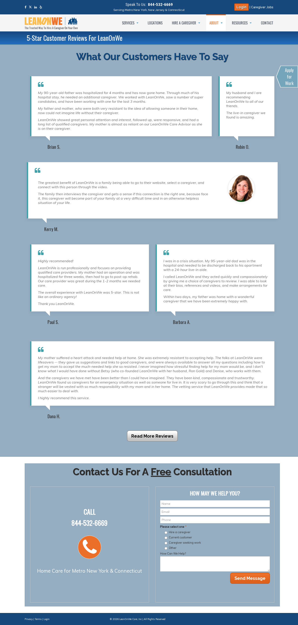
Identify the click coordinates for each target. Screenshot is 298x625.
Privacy (29, 619)
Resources (240, 23)
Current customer (180, 537)
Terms (38, 619)
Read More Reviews (152, 436)
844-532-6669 (160, 4)
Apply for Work (289, 76)
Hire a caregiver (179, 532)
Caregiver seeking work (185, 542)
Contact (267, 23)
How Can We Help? (173, 553)
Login (241, 7)
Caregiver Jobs (262, 7)
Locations (155, 23)
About (214, 23)
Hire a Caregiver (184, 23)
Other (172, 548)
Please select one (173, 526)
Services (128, 23)
